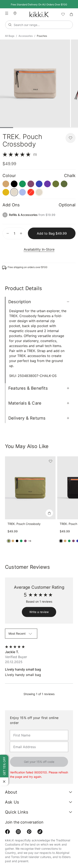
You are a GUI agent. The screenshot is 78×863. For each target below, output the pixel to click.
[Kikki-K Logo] (39, 14)
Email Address (22, 726)
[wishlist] (61, 14)
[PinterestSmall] (29, 817)
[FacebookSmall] (7, 817)
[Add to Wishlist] (70, 138)
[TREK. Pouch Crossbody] (30, 478)
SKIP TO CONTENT (1, 36)
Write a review (39, 602)
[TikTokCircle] (40, 817)
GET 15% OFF (4, 766)
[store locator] (17, 13)
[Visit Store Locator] (17, 13)
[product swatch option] (5, 184)
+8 (29, 530)
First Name (20, 714)
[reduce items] (7, 233)
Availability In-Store (39, 249)
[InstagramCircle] (18, 817)
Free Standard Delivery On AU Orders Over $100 (39, 4)
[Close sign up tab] (4, 781)
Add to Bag (51, 233)
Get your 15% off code (39, 747)
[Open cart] (71, 14)
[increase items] (21, 233)
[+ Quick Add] (49, 503)
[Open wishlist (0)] (61, 14)
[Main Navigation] (7, 13)
